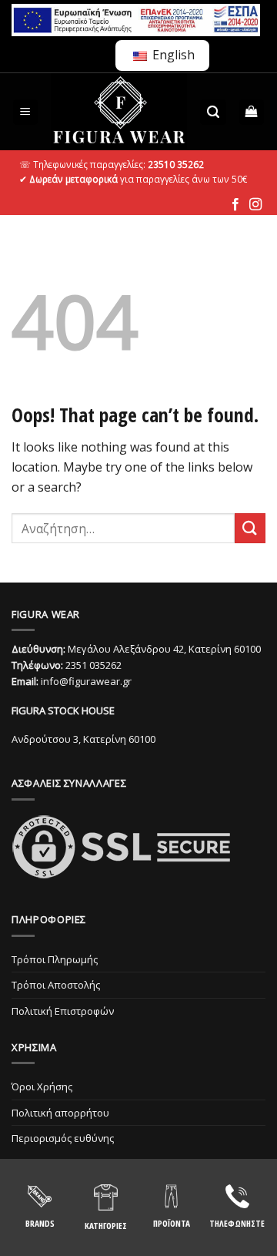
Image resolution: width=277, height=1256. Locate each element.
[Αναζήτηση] (213, 112)
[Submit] (250, 528)
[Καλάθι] (252, 112)
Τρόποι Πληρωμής (55, 959)
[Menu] (25, 112)
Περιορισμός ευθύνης (63, 1138)
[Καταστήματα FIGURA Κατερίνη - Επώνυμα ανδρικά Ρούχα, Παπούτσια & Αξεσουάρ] (119, 111)
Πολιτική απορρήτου (60, 1113)
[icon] (235, 205)
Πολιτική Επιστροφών (63, 1011)
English (172, 54)
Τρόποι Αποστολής (56, 985)
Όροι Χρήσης (42, 1086)
